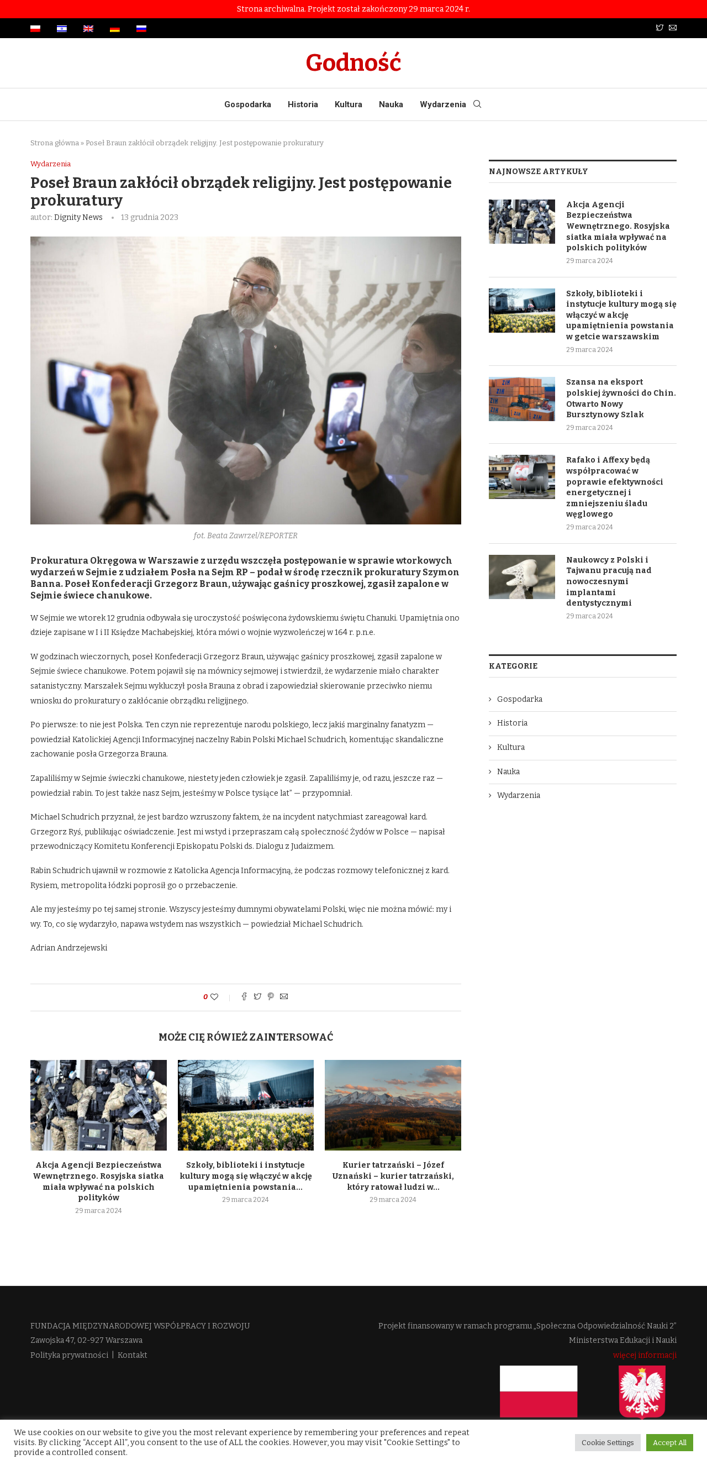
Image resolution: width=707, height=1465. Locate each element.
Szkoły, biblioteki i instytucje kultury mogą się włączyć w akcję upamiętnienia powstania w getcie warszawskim (621, 315)
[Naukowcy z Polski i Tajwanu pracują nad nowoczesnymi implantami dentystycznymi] (522, 577)
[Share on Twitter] (257, 997)
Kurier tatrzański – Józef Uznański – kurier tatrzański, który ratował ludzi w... (393, 1176)
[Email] (673, 28)
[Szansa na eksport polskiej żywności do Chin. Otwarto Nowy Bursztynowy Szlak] (522, 399)
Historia (303, 104)
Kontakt (132, 1355)
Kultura (348, 104)
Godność (353, 63)
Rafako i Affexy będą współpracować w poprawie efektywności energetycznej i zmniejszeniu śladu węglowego (614, 487)
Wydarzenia (443, 104)
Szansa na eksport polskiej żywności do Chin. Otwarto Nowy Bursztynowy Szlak (621, 398)
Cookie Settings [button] (608, 1442)
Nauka (391, 104)
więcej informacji (645, 1355)
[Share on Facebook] (244, 997)
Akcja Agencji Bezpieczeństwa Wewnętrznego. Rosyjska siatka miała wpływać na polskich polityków (618, 226)
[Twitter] (659, 28)
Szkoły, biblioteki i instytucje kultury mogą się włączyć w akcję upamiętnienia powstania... (246, 1176)
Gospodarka (247, 104)
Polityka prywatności (69, 1355)
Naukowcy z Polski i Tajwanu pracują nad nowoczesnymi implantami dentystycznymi (609, 581)
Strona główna (54, 143)
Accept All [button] (670, 1442)
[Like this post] (221, 997)
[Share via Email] (284, 997)
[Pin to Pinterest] (271, 997)
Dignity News (78, 217)
